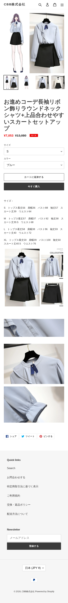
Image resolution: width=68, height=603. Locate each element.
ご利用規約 (13, 495)
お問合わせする (16, 477)
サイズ (7, 145)
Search (11, 468)
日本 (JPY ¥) (33, 567)
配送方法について (17, 513)
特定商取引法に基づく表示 (22, 486)
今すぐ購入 (34, 186)
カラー (7, 158)
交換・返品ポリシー (19, 504)
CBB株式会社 (14, 4)
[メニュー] (62, 4)
